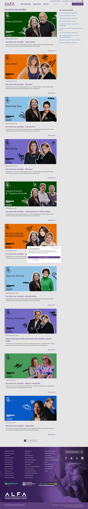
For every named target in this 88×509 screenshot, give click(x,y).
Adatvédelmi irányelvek (55, 247)
